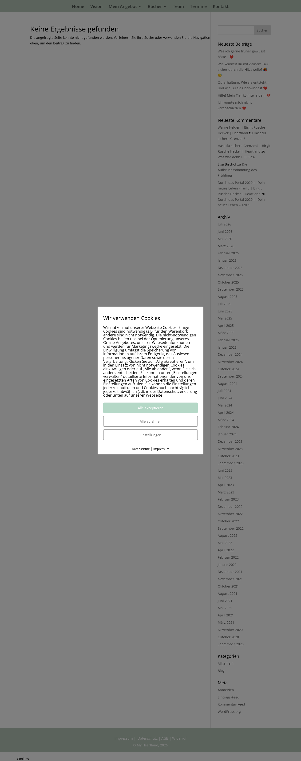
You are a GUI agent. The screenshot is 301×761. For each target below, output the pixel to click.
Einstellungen (150, 434)
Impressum (161, 448)
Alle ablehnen (151, 421)
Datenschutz (141, 448)
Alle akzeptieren (150, 407)
